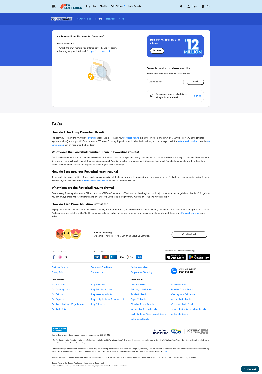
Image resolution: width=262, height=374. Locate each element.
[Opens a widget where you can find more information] (249, 369)
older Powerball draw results (95, 181)
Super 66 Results (138, 299)
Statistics (110, 19)
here (165, 351)
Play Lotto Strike (59, 309)
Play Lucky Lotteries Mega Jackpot (68, 304)
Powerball (91, 138)
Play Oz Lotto (58, 285)
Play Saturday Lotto (61, 290)
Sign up (197, 96)
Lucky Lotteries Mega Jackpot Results (148, 314)
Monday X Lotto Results (142, 304)
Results (98, 19)
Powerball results (131, 138)
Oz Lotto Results (139, 285)
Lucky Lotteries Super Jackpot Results (188, 309)
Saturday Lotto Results (141, 290)
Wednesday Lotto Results (182, 304)
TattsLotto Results (139, 294)
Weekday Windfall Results (183, 294)
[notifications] (181, 6)
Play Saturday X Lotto (101, 290)
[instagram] (60, 257)
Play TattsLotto (58, 294)
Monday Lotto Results (181, 299)
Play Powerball (84, 19)
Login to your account (99, 51)
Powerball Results (179, 285)
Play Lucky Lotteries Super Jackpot (107, 299)
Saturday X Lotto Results (182, 290)
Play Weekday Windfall (102, 294)
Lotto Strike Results (140, 319)
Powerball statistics (190, 213)
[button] (54, 7)
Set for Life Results (179, 314)
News (121, 19)
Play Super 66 (58, 299)
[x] (66, 257)
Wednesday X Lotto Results (144, 309)
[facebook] (54, 257)
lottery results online (187, 141)
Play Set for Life (98, 304)
